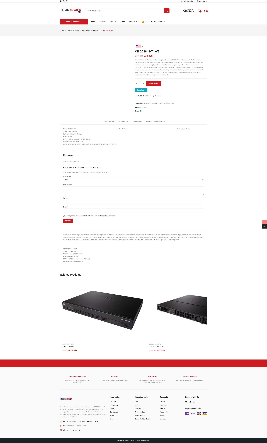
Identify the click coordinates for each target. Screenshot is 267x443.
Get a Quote (141, 90)
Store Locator (203, 1)
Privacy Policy (140, 412)
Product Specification (155, 121)
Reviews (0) (123, 121)
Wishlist (113, 402)
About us (113, 409)
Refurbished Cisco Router (166, 103)
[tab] (109, 122)
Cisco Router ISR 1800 (150, 103)
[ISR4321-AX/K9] (103, 310)
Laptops (163, 419)
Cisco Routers (142, 107)
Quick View (142, 280)
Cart (136, 405)
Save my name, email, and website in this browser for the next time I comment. (91, 216)
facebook (61, 1)
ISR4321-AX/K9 (68, 347)
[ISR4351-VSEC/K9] (190, 310)
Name (65, 198)
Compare (158, 96)
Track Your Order (188, 1)
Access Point (164, 412)
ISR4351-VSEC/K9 (156, 347)
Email (65, 207)
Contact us (114, 412)
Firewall (163, 409)
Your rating (67, 176)
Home (137, 402)
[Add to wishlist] (142, 286)
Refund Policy (140, 415)
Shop (112, 415)
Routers (163, 402)
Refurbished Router (68, 344)
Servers (162, 415)
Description (109, 121)
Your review (67, 185)
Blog (111, 419)
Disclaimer (137, 121)
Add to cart (153, 83)
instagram (64, 1)
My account (114, 405)
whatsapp (67, 1)
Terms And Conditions (143, 419)
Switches (163, 405)
